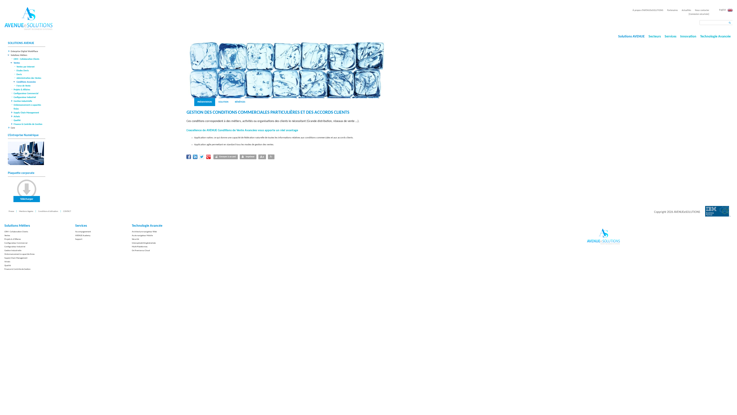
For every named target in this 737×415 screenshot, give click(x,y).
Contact (67, 211)
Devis (19, 74)
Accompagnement (83, 232)
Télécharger (26, 199)
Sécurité (135, 239)
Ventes (17, 63)
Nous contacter (702, 10)
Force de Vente (24, 86)
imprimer (250, 157)
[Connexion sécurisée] (699, 14)
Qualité (17, 120)
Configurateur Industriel (25, 97)
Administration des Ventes (29, 78)
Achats (17, 116)
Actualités (686, 10)
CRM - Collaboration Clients (26, 59)
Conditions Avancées (26, 82)
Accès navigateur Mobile (142, 236)
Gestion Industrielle (23, 101)
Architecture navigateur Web (144, 232)
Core (13, 128)
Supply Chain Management (26, 113)
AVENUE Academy (82, 236)
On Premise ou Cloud (141, 251)
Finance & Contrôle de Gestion (28, 124)
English (722, 10)
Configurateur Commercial (26, 93)
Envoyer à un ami (227, 157)
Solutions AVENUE (631, 36)
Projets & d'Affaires (12, 239)
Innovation (688, 36)
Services (670, 36)
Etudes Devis (23, 71)
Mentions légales (26, 211)
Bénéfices (240, 102)
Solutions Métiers (19, 55)
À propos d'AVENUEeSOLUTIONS (648, 10)
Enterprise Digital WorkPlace (24, 51)
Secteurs (655, 36)
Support (78, 239)
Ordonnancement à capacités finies (19, 254)
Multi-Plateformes (139, 247)
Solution (223, 102)
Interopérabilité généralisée (144, 243)
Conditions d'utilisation (48, 211)
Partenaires (672, 10)
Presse (11, 211)
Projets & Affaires (22, 90)
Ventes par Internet (26, 67)
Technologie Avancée (715, 36)
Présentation (204, 102)
